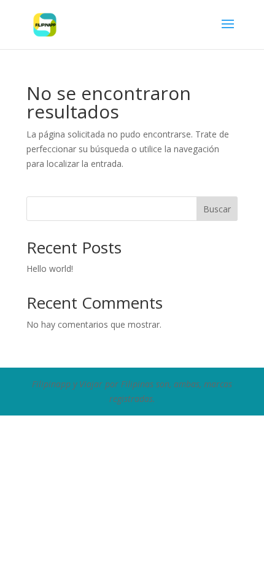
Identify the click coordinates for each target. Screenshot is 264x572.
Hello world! (49, 268)
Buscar (217, 209)
